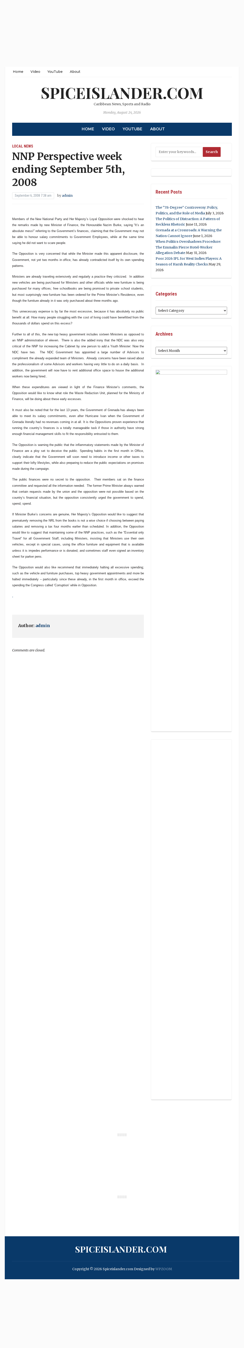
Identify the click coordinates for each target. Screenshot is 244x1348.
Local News (22, 146)
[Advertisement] (122, 33)
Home (18, 71)
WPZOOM (163, 1269)
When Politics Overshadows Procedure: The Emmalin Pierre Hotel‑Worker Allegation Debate (188, 247)
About (75, 71)
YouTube (55, 71)
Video (35, 71)
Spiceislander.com (122, 92)
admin (67, 195)
